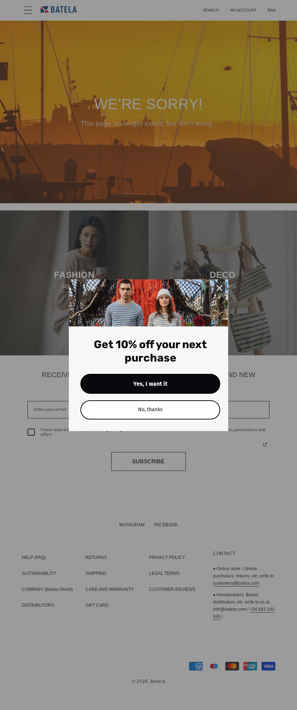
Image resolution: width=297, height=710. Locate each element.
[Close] (219, 288)
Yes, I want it (150, 383)
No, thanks (150, 409)
